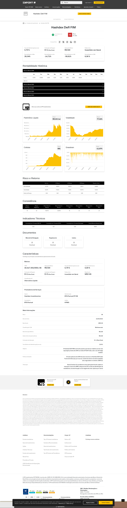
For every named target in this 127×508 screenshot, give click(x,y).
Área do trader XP (69, 456)
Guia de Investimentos (29, 443)
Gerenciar (60, 503)
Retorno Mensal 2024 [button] (29, 88)
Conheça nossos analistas (92, 439)
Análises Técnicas (27, 450)
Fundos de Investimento (32, 23)
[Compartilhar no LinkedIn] (71, 42)
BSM (32, 497)
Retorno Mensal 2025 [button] (29, 84)
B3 (26, 497)
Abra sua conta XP (99, 2)
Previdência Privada (28, 460)
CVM (38, 497)
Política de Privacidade (71, 446)
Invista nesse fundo (84, 13)
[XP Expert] (29, 3)
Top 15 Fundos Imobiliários (51, 439)
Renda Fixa (26, 456)
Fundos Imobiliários (28, 439)
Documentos (57, 19)
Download (32, 245)
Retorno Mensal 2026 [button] (29, 70)
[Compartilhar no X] (63, 42)
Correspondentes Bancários (64, 498)
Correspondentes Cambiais (46, 498)
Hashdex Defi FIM (44, 23)
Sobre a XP (67, 439)
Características (69, 19)
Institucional (68, 443)
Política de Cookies (70, 450)
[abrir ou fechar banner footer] (123, 500)
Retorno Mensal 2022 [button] (29, 95)
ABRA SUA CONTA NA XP (94, 106)
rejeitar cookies (90, 502)
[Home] (23, 23)
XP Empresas (68, 453)
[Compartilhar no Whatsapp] (67, 42)
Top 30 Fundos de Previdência (52, 453)
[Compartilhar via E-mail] (74, 42)
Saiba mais (69, 503)
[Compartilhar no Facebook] (59, 42)
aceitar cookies (106, 502)
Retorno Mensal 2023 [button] (29, 91)
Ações (24, 446)
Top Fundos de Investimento (51, 450)
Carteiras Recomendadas (50, 443)
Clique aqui (51, 384)
